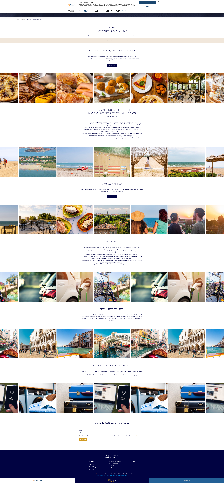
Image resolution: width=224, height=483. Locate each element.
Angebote (91, 464)
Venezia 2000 (23, 19)
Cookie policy (115, 475)
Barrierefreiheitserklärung (101, 475)
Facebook (112, 465)
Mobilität (106, 40)
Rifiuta (147, 6)
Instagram (113, 467)
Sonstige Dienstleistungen (123, 40)
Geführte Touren (113, 40)
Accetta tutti (147, 2)
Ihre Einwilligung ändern (122, 475)
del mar (96, 40)
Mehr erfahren (112, 65)
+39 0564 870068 (114, 463)
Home (18, 19)
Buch (134, 461)
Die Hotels (91, 461)
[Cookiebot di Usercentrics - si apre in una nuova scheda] (71, 11)
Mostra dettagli (125, 10)
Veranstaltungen (93, 467)
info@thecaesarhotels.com (116, 461)
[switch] (96, 11)
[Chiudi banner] (158, 1)
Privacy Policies (109, 475)
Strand (101, 40)
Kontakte (91, 469)
